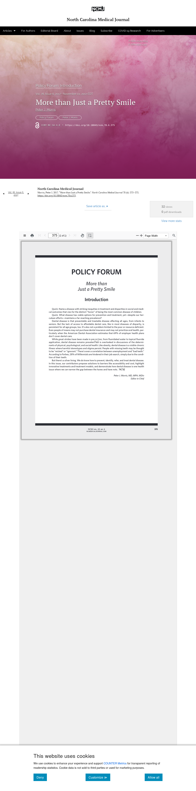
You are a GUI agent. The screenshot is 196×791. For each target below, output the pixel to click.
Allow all (155, 777)
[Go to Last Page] (75, 235)
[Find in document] (174, 235)
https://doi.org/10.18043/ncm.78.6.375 (90, 125)
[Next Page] (69, 235)
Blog (92, 30)
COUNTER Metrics (115, 763)
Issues (80, 30)
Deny (42, 777)
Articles (7, 30)
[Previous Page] (45, 235)
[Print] (32, 235)
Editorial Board (49, 30)
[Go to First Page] (39, 235)
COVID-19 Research (129, 30)
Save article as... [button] (97, 206)
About (67, 30)
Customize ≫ (99, 777)
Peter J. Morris (46, 110)
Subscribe (106, 30)
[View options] (24, 235)
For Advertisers (155, 30)
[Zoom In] (141, 235)
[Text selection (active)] (90, 235)
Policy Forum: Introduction (59, 85)
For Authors (28, 30)
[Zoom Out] (137, 235)
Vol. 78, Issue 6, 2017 (48, 93)
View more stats (171, 220)
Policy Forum (47, 117)
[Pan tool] (82, 235)
